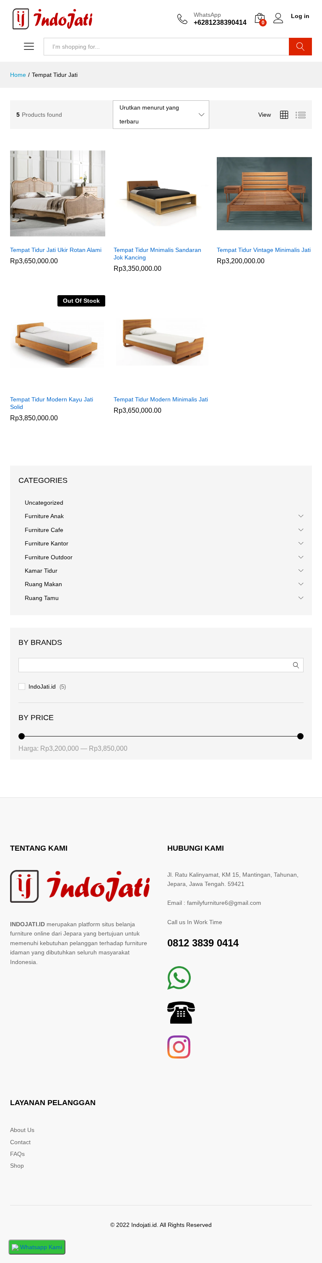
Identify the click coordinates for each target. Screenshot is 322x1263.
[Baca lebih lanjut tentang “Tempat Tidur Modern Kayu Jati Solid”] (48, 385)
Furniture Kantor (46, 543)
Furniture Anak (44, 516)
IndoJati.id (42, 686)
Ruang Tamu (42, 598)
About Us (22, 1130)
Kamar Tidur (41, 570)
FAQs (17, 1153)
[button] (48, 236)
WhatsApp (207, 14)
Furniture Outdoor (49, 557)
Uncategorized (44, 502)
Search (300, 46)
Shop (17, 1165)
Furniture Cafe (44, 530)
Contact (20, 1142)
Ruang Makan (43, 584)
